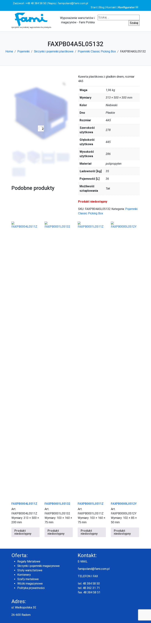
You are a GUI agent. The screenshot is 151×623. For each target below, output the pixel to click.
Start (94, 7)
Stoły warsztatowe (29, 570)
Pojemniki (23, 51)
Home (9, 51)
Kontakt (111, 7)
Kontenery (24, 574)
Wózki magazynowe (30, 583)
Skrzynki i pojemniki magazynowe (38, 566)
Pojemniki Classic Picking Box (97, 51)
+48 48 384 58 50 (35, 3)
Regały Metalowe (28, 561)
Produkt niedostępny (22, 532)
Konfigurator (127, 7)
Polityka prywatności (31, 588)
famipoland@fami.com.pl (73, 3)
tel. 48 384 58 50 (89, 583)
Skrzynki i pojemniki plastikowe (53, 51)
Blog (101, 7)
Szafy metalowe (28, 579)
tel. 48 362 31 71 (89, 588)
